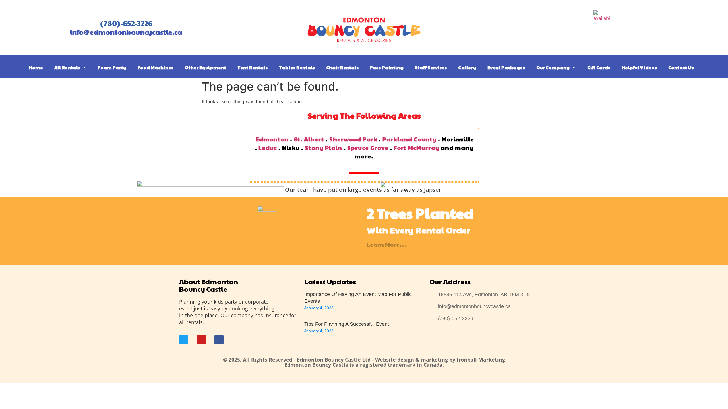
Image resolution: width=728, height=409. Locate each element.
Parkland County (409, 139)
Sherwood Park (353, 139)
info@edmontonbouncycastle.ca (126, 32)
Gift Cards (598, 67)
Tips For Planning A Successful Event (346, 324)
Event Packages (506, 67)
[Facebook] (219, 339)
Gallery (467, 67)
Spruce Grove (367, 148)
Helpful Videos (639, 67)
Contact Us (681, 67)
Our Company (553, 67)
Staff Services (431, 67)
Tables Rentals (297, 67)
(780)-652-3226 (126, 23)
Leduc (267, 148)
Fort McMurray (416, 148)
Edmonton (272, 139)
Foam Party (112, 67)
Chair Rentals (342, 67)
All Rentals (67, 67)
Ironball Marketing (481, 359)
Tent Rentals (252, 67)
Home (36, 67)
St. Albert (309, 139)
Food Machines (155, 67)
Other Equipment (205, 67)
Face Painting (387, 67)
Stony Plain (323, 148)
